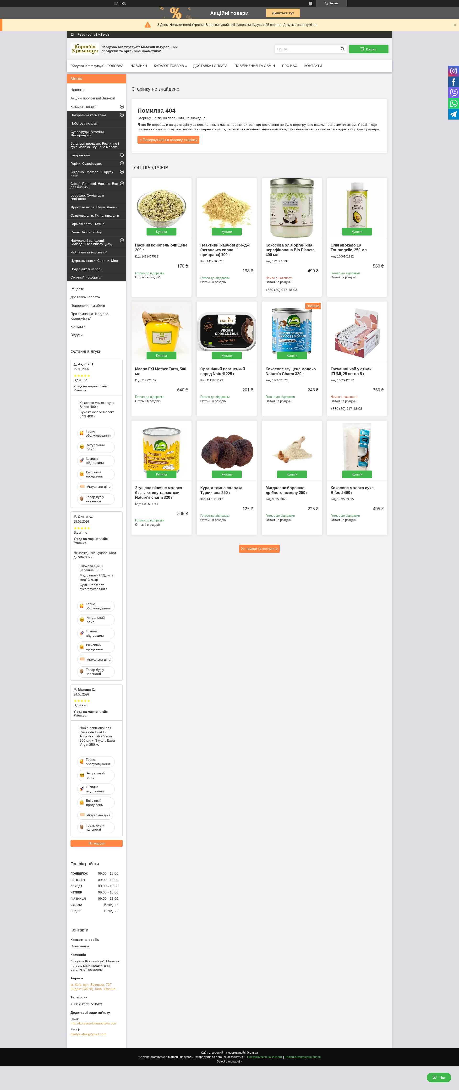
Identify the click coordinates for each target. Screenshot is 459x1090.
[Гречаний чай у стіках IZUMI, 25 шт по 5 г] (357, 331)
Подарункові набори (86, 269)
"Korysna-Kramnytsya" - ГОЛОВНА (97, 66)
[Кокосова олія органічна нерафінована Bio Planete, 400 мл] (292, 208)
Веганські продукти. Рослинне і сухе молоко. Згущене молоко (95, 145)
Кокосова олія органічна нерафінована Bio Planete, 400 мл (291, 250)
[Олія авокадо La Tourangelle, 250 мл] (357, 208)
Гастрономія (80, 155)
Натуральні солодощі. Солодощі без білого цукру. (92, 242)
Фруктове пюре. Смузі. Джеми (94, 207)
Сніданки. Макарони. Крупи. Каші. (93, 173)
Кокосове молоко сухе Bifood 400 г (97, 405)
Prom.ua (252, 1052)
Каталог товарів (83, 106)
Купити (161, 232)
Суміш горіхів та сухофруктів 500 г (93, 587)
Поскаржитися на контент (264, 1057)
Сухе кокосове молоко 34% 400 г (97, 414)
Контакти (78, 326)
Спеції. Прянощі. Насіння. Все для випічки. (94, 185)
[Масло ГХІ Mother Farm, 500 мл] (161, 331)
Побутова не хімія (84, 123)
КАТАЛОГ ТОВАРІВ (169, 66)
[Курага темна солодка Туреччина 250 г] (227, 451)
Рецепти (77, 289)
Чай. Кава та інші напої (89, 252)
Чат (443, 1077)
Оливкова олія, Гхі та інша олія (95, 215)
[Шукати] (342, 49)
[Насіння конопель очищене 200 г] (161, 208)
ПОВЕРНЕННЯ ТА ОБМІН (255, 66)
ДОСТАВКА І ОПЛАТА (210, 66)
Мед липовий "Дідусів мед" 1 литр (96, 577)
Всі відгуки (97, 843)
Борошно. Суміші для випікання (87, 197)
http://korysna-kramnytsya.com (94, 1023)
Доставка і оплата (85, 297)
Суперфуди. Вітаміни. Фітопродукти (88, 133)
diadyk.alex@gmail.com (88, 1034)
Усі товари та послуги (257, 548)
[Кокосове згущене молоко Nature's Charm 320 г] (292, 331)
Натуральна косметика (88, 115)
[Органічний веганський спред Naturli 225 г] (227, 331)
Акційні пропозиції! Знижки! (93, 98)
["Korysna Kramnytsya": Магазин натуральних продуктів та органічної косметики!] (85, 49)
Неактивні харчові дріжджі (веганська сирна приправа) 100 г (225, 250)
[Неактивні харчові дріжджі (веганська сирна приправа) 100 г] (227, 208)
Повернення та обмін (88, 305)
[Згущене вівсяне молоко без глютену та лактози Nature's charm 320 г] (161, 451)
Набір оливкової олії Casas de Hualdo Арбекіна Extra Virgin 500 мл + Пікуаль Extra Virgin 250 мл (97, 736)
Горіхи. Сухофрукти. (86, 163)
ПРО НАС (289, 66)
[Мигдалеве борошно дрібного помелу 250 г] (292, 451)
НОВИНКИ (139, 66)
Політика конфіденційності (302, 1057)
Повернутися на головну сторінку (170, 140)
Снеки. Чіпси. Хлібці (86, 232)
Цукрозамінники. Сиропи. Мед (94, 261)
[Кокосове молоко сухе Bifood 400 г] (357, 451)
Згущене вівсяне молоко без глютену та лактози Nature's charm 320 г (158, 492)
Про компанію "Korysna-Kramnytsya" (90, 316)
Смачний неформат (86, 277)
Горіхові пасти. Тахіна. (88, 224)
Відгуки (76, 335)
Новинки (77, 90)
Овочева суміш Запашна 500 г (91, 568)
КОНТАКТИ (313, 66)
